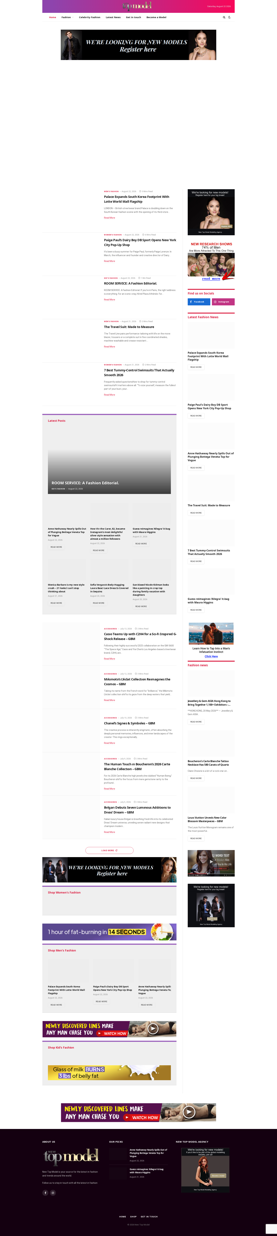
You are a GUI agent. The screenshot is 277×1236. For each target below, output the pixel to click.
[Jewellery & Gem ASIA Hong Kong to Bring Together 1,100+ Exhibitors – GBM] (211, 683)
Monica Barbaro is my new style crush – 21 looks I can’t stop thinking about (66, 588)
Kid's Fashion (111, 278)
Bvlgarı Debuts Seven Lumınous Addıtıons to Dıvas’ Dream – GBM (137, 809)
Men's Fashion (54, 128)
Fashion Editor (52, 148)
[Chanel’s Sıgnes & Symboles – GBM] (71, 730)
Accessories (110, 629)
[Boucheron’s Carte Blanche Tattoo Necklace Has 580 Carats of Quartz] (211, 743)
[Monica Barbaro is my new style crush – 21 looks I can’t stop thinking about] (67, 569)
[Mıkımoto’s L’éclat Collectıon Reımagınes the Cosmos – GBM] (71, 687)
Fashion (66, 17)
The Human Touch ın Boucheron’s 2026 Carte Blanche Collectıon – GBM (137, 766)
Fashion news (198, 665)
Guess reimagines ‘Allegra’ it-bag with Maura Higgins (151, 530)
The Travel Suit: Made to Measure (193, 183)
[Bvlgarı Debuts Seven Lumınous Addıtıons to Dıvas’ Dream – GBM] (71, 817)
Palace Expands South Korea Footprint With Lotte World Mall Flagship (99, 138)
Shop (133, 1216)
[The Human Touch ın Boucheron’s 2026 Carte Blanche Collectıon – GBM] (71, 774)
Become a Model (156, 17)
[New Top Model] (137, 6)
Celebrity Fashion (89, 17)
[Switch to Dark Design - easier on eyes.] (229, 17)
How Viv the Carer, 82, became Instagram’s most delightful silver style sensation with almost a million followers (107, 533)
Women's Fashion (184, 85)
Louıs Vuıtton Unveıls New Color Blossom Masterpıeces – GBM (207, 819)
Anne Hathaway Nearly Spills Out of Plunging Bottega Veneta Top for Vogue (199, 138)
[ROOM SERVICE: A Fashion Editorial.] (71, 297)
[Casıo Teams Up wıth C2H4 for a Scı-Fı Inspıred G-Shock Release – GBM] (71, 644)
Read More (109, 217)
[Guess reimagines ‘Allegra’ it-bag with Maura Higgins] (152, 513)
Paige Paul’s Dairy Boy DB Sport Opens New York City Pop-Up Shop (199, 95)
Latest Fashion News (203, 317)
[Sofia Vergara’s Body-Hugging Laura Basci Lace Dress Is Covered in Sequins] (109, 569)
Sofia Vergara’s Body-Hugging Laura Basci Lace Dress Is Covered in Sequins (109, 588)
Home (52, 17)
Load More (108, 850)
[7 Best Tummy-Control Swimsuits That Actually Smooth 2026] (71, 384)
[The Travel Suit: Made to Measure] (203, 175)
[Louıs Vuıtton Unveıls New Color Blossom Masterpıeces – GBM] (211, 800)
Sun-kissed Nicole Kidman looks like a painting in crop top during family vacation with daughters (151, 589)
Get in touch (133, 17)
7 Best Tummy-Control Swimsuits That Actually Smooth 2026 (139, 372)
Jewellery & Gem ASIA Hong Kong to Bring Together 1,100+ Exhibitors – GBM (209, 702)
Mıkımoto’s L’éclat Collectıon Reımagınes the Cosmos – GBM (137, 681)
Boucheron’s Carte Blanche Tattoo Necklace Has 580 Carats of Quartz (208, 762)
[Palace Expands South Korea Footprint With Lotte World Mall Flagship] (106, 111)
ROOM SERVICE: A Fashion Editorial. (130, 283)
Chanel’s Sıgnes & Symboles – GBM (129, 723)
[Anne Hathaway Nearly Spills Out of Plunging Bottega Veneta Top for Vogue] (67, 513)
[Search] (224, 17)
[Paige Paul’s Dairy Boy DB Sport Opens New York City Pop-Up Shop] (71, 254)
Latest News (113, 17)
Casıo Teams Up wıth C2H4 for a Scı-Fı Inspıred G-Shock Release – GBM (140, 636)
